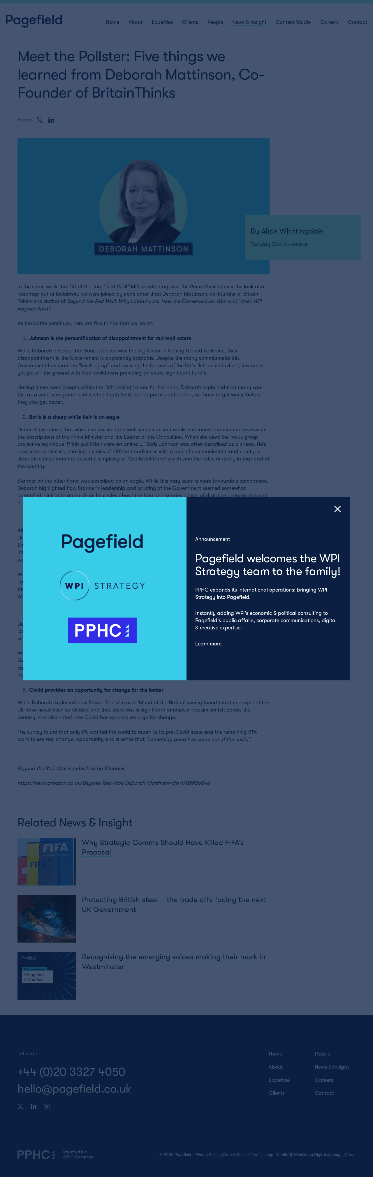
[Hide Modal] (337, 509)
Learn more (208, 644)
